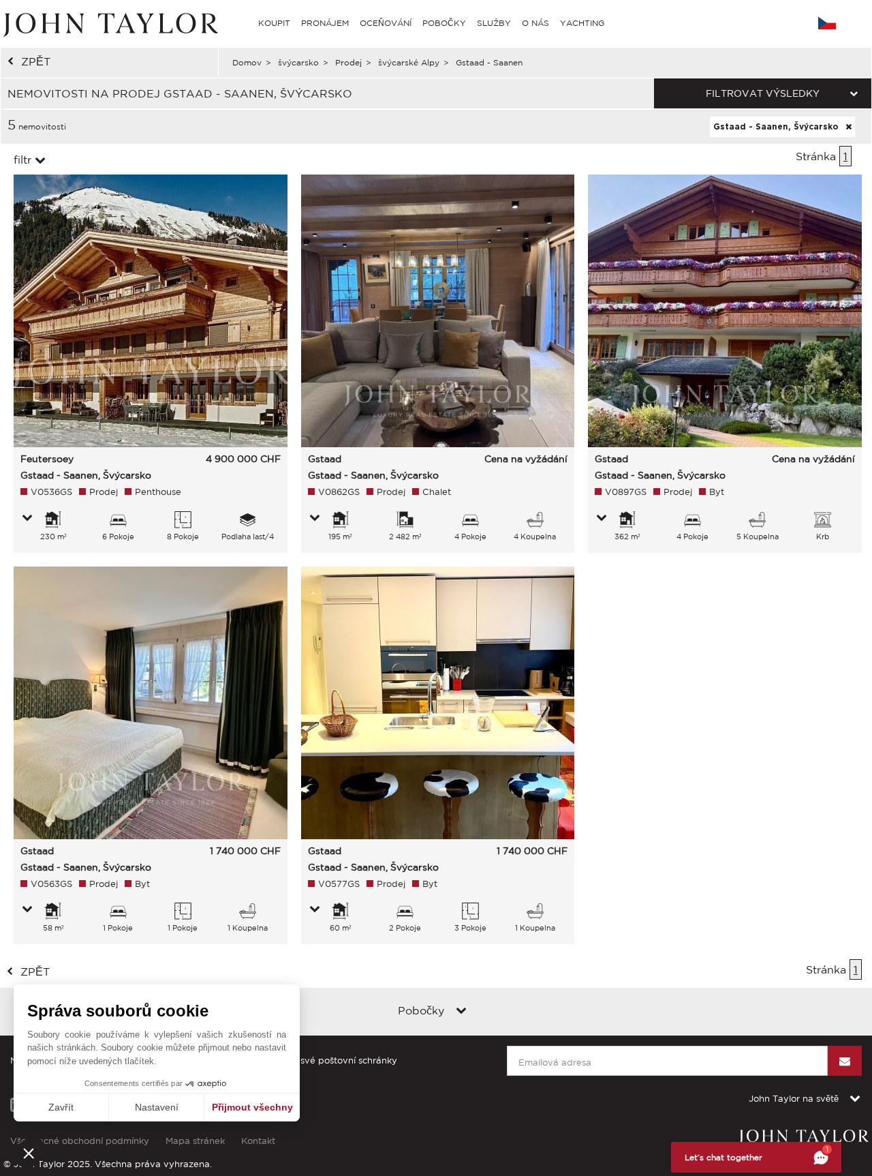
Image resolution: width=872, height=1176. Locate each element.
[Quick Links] (461, 1011)
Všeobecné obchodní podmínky (79, 1141)
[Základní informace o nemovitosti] (27, 519)
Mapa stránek (195, 1141)
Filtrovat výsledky (763, 93)
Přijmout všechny (252, 1107)
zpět (35, 61)
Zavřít (61, 1107)
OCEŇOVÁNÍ (385, 22)
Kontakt (258, 1141)
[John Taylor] (109, 23)
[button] (28, 1152)
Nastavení (156, 1107)
